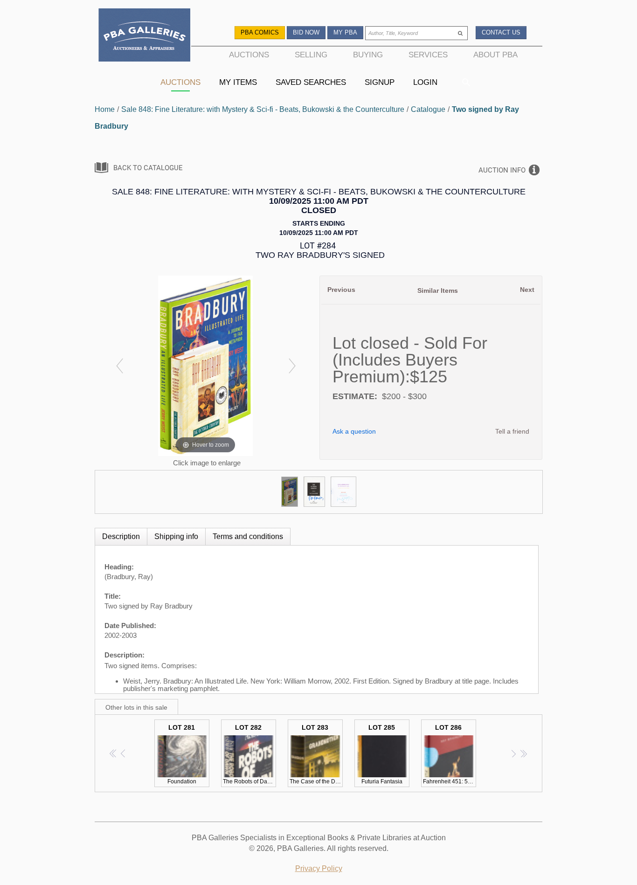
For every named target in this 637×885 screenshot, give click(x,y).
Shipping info (176, 536)
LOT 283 (316, 754)
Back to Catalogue (148, 168)
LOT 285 (381, 754)
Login (425, 82)
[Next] (292, 366)
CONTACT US (501, 32)
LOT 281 (181, 754)
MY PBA (345, 32)
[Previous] (119, 366)
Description (121, 536)
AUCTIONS (249, 54)
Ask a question (354, 431)
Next (527, 289)
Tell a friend (512, 431)
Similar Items (437, 290)
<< (114, 753)
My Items (238, 82)
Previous (341, 289)
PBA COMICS (260, 32)
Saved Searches (311, 82)
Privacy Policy (318, 868)
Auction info (502, 170)
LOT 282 (249, 754)
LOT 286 (449, 754)
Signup (380, 82)
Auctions (180, 82)
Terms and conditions (248, 536)
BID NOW (306, 32)
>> (523, 753)
